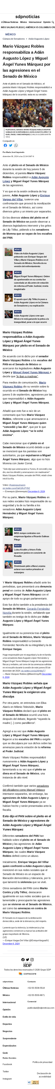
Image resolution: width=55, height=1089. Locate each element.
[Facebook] (5, 145)
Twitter (6, 1071)
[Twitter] (10, 145)
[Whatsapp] (16, 145)
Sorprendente (9, 1038)
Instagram (7, 1079)
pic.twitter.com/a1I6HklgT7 (33, 671)
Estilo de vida (9, 1017)
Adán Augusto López (38, 39)
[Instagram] (32, 959)
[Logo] (27, 17)
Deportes (7, 1024)
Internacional (35, 22)
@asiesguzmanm (17, 485)
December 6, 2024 (36, 491)
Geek (5, 1053)
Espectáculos (9, 1046)
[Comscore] (27, 973)
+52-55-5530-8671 (36, 995)
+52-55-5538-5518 (36, 988)
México (23, 22)
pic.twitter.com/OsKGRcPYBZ (16, 488)
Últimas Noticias (10, 22)
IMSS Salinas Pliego (12, 27)
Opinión (47, 22)
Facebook (7, 1064)
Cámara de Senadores (14, 39)
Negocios (7, 1031)
